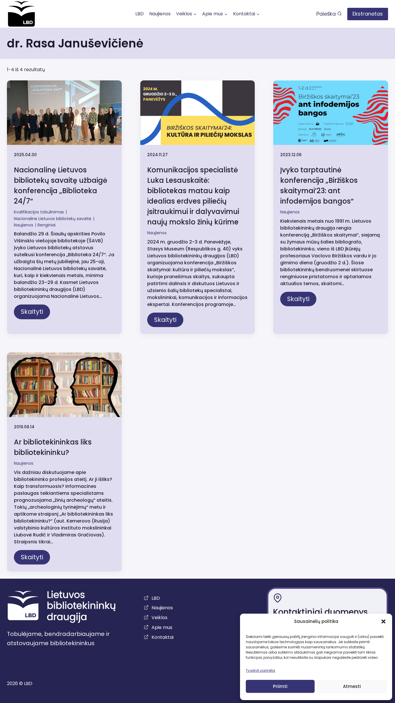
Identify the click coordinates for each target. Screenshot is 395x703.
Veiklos (159, 617)
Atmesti (352, 686)
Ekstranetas (367, 13)
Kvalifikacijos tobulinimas (39, 212)
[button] (383, 621)
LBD (139, 13)
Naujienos (160, 13)
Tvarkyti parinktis (260, 670)
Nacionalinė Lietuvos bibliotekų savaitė (52, 219)
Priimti (280, 686)
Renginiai (47, 225)
